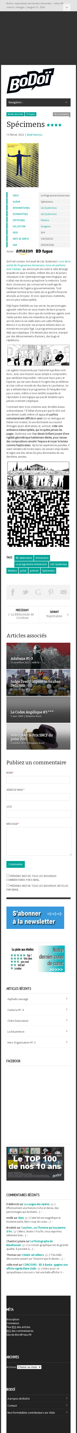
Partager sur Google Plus (38, 592)
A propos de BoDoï (18, 1398)
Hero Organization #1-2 (21, 1042)
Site (9, 806)
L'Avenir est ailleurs (33, 1254)
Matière (45, 220)
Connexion (12, 1323)
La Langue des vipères (37, 1204)
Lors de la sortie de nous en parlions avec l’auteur (38, 265)
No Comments (62, 114)
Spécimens (48, 570)
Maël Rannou (34, 134)
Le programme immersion (31, 564)
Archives (11, 1367)
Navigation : (67, 7)
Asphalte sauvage (17, 999)
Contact (12, 1405)
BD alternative (24, 557)
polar (23, 570)
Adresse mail (15, 789)
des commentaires (19, 1331)
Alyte (21, 1217)
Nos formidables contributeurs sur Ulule (31, 1412)
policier (34, 570)
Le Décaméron (15, 1031)
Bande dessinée (15, 114)
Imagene (45, 226)
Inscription (12, 1319)
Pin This (51, 592)
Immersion (42, 557)
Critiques (30, 114)
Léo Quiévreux (49, 208)
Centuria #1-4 (15, 1010)
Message (12, 823)
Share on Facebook (12, 592)
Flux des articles (18, 1327)
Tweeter (25, 592)
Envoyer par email (63, 592)
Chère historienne (17, 1020)
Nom (10, 772)
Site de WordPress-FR (18, 1334)
